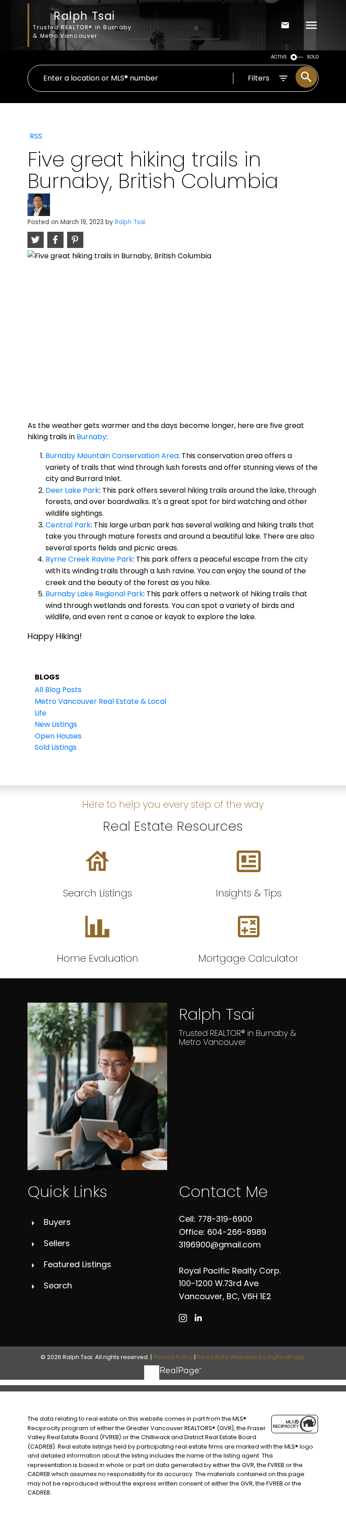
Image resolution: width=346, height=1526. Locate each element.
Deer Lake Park (72, 490)
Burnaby (91, 437)
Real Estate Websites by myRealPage (251, 1357)
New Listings (56, 724)
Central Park (68, 525)
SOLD (313, 57)
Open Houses (58, 736)
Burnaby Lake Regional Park (94, 594)
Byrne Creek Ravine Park (89, 559)
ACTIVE (279, 57)
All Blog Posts (58, 689)
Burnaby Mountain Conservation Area (112, 455)
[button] (183, 1318)
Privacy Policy (173, 1357)
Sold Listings (56, 747)
